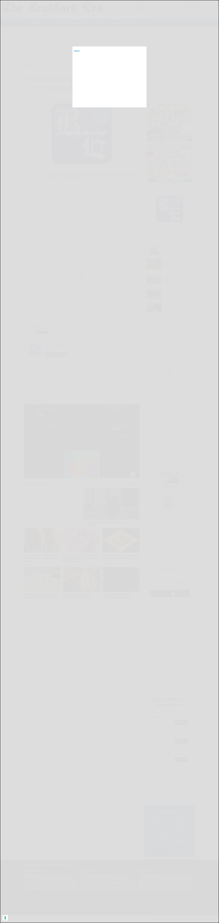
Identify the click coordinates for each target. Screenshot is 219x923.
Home (77, 51)
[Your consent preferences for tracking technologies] (5, 918)
